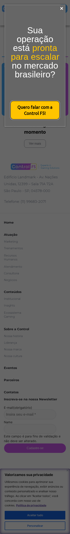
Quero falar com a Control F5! (35, 110)
